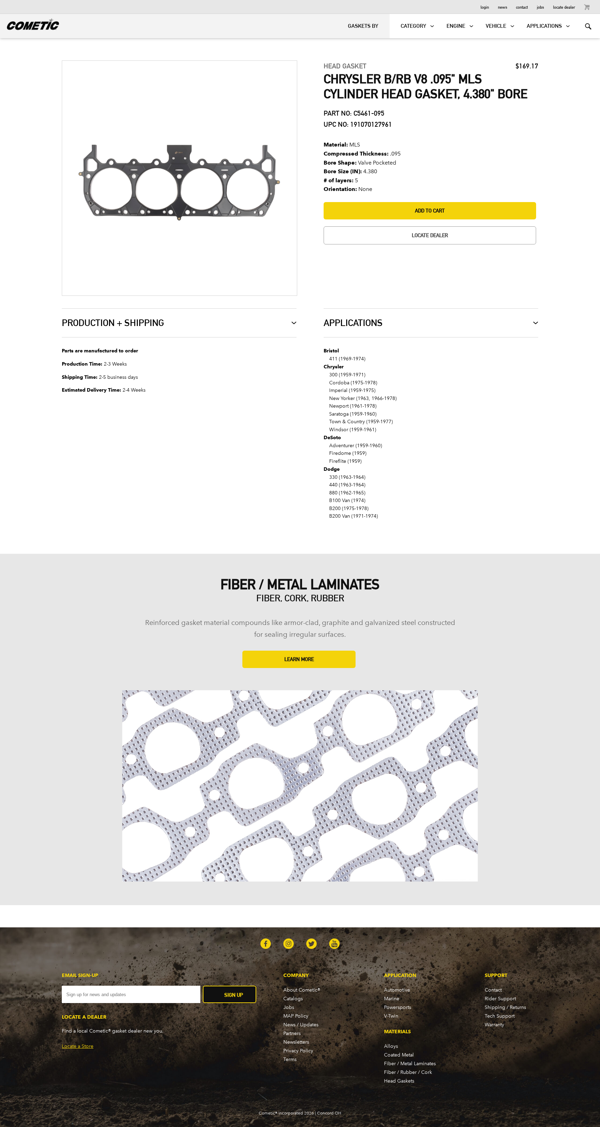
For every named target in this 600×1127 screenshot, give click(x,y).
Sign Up (233, 995)
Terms (290, 1059)
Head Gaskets (399, 1081)
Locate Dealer (564, 6)
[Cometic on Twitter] (311, 944)
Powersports (397, 1007)
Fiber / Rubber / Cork (408, 1072)
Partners (292, 1033)
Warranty (494, 1025)
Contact (522, 6)
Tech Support (500, 1016)
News (502, 6)
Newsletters (296, 1042)
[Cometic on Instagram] (288, 944)
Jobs (540, 6)
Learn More (299, 659)
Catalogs (293, 999)
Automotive (397, 990)
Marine (391, 999)
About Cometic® (301, 990)
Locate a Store (77, 1046)
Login (485, 6)
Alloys (391, 1046)
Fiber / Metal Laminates (410, 1064)
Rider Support (500, 999)
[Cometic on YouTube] (334, 944)
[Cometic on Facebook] (265, 944)
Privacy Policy (298, 1051)
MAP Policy (295, 1016)
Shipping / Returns (505, 1007)
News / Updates (300, 1025)
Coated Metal (399, 1055)
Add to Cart (430, 210)
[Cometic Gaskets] (29, 23)
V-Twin (391, 1016)
